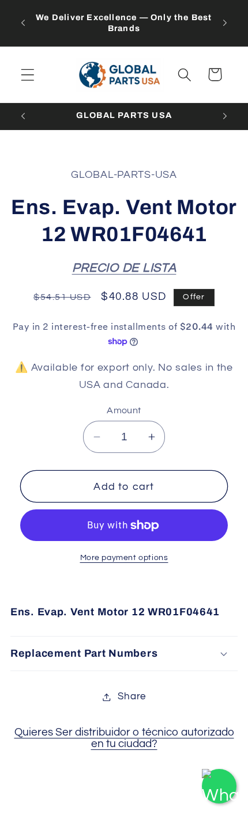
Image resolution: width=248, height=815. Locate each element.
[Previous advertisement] (23, 23)
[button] (28, 74)
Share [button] (132, 696)
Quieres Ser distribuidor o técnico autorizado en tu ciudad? (124, 737)
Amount (124, 410)
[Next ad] (225, 23)
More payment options (124, 557)
